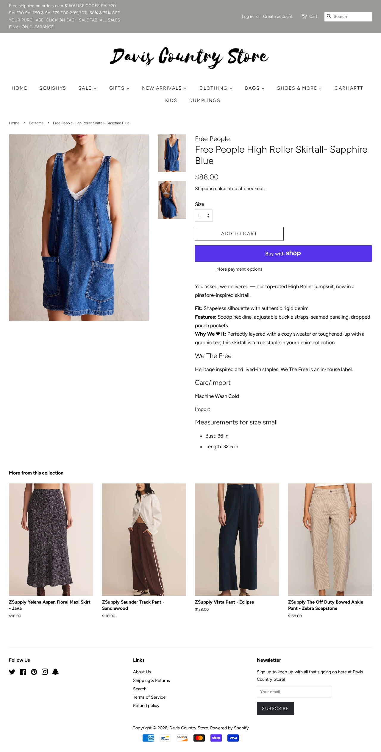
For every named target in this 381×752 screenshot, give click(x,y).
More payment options (239, 269)
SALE (85, 88)
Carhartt (349, 88)
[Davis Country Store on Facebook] (23, 673)
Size (199, 204)
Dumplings (204, 100)
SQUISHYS (52, 88)
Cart (313, 16)
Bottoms (36, 123)
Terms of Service (149, 697)
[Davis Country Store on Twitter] (12, 673)
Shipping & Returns (151, 680)
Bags (253, 88)
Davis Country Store (188, 728)
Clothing (214, 88)
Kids (171, 100)
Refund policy (146, 705)
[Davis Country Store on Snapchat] (55, 673)
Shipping (204, 188)
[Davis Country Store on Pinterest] (34, 673)
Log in (247, 16)
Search (139, 688)
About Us (142, 672)
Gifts (118, 88)
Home (19, 88)
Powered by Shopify (229, 728)
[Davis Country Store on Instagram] (44, 673)
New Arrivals (163, 88)
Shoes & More (298, 88)
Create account (278, 16)
